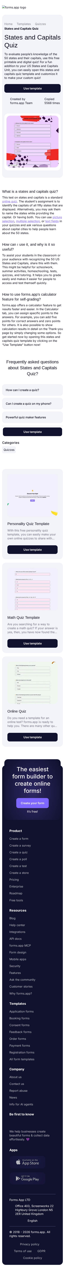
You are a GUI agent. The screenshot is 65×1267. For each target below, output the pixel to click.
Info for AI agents (21, 1104)
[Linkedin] (12, 1123)
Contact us (16, 1084)
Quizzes (9, 450)
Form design (17, 952)
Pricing (14, 879)
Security (14, 966)
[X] (28, 1123)
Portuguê (33, 1197)
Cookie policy (32, 1258)
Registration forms (21, 1052)
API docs (15, 938)
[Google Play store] (29, 1179)
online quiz (9, 201)
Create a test (18, 866)
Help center (17, 925)
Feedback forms (20, 1032)
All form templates (21, 1059)
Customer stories (20, 986)
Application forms (21, 1011)
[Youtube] (36, 1123)
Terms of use (23, 1251)
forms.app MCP (20, 945)
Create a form (18, 838)
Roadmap (15, 893)
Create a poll (18, 859)
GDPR (41, 1251)
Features (15, 973)
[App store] (29, 1162)
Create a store (19, 873)
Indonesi (33, 1190)
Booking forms (19, 1018)
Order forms (17, 1039)
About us (15, 1077)
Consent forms (19, 1025)
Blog (12, 918)
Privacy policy (29, 1244)
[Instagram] (20, 1123)
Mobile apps (17, 959)
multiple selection (28, 221)
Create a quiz (18, 852)
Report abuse (18, 1090)
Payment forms (19, 1045)
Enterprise (16, 886)
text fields (52, 221)
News (13, 1097)
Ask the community (22, 979)
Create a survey (20, 845)
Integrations (17, 932)
